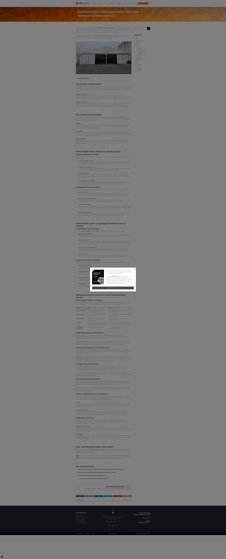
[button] (2, 557)
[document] (113, 279)
